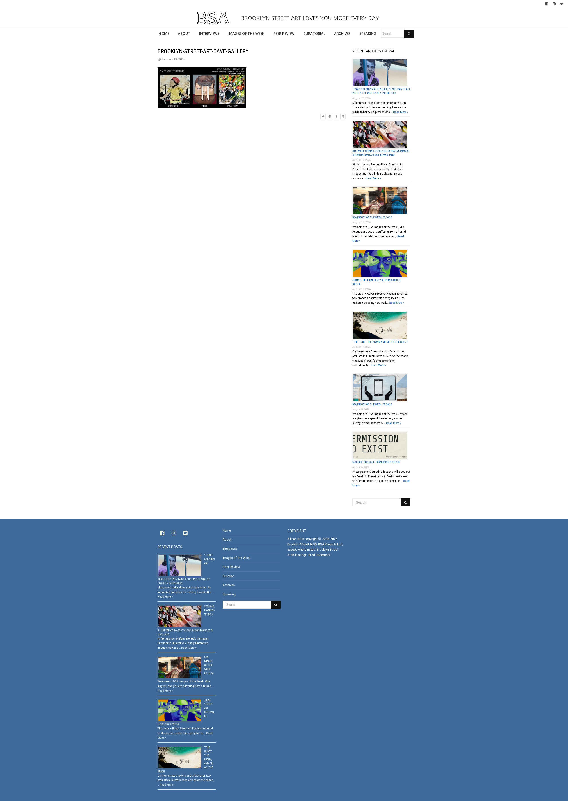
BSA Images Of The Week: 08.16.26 (372, 217)
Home (227, 530)
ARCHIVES (342, 33)
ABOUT (184, 33)
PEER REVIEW (283, 33)
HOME (164, 33)
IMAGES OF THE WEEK (246, 33)
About (227, 539)
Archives (229, 585)
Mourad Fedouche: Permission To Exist (376, 462)
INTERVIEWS (209, 33)
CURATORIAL (314, 33)
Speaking (229, 594)
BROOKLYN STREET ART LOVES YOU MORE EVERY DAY (309, 18)
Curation (229, 576)
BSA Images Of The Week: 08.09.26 (372, 404)
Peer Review (231, 567)
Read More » (400, 112)
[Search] (409, 34)
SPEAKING (367, 33)
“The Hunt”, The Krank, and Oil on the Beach (380, 341)
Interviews (230, 548)
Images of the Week (236, 558)
